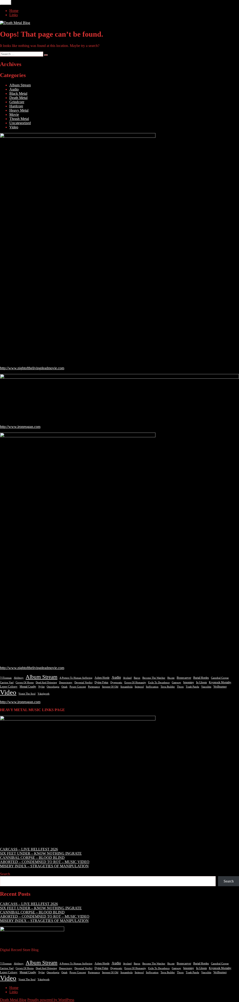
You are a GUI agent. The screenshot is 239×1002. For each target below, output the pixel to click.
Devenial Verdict (83, 682)
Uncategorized (20, 123)
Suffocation (152, 686)
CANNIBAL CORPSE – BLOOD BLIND (32, 858)
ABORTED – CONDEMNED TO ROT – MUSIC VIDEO (44, 862)
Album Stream (20, 85)
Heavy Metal (18, 110)
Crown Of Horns (25, 682)
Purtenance (94, 686)
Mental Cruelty (28, 686)
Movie (14, 114)
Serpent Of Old (110, 686)
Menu (5, 2)
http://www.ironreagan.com (20, 427)
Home (13, 11)
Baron (137, 678)
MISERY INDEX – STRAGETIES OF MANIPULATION (44, 866)
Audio (14, 89)
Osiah (64, 686)
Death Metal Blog (13, 1000)
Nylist (41, 686)
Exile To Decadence (159, 682)
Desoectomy (65, 682)
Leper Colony (9, 686)
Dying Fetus (101, 682)
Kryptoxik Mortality (220, 682)
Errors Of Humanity (135, 682)
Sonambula (126, 686)
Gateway (176, 682)
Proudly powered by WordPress (50, 1000)
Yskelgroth (43, 693)
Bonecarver (184, 677)
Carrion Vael (7, 682)
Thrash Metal (19, 119)
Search (5, 874)
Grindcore (16, 102)
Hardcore (16, 106)
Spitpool (139, 686)
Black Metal (18, 93)
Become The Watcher (153, 677)
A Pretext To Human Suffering (76, 677)
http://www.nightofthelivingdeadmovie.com (32, 368)
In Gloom (201, 682)
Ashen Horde (102, 677)
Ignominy (188, 682)
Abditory (19, 678)
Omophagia (53, 686)
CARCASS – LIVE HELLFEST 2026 (29, 849)
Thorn (180, 686)
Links (13, 15)
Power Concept (78, 686)
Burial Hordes (201, 677)
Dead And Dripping (46, 682)
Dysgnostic (116, 682)
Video (13, 127)
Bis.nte (171, 678)
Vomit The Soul (26, 693)
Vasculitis (206, 686)
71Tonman (6, 677)
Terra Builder (168, 686)
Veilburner (220, 686)
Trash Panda (192, 686)
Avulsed (127, 678)
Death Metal (18, 98)
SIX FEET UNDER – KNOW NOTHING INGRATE (41, 853)
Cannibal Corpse (220, 677)
